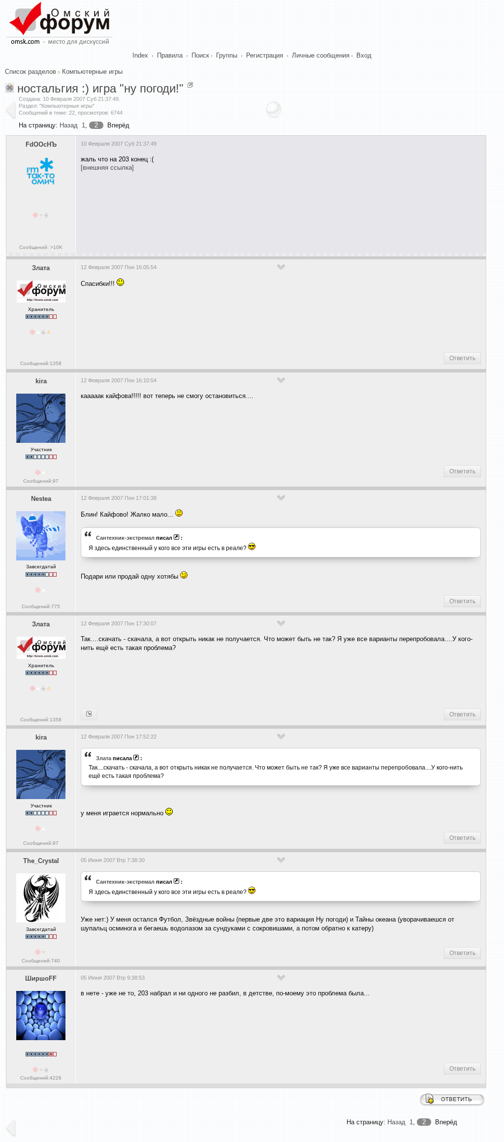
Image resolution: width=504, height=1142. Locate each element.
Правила (170, 55)
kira (41, 381)
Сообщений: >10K (41, 247)
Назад (69, 125)
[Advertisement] (260, 209)
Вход (364, 55)
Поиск (200, 55)
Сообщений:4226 (41, 1077)
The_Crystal (41, 860)
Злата (41, 268)
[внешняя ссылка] (107, 167)
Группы (226, 55)
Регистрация (264, 55)
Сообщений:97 (41, 481)
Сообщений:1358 (41, 363)
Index (140, 55)
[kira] (89, 714)
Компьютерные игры (92, 71)
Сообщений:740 (41, 960)
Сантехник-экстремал (125, 538)
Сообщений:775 (41, 606)
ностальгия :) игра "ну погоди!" (100, 88)
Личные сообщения (320, 55)
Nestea (41, 498)
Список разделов (30, 71)
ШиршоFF (41, 978)
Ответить (462, 358)
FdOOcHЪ (41, 144)
